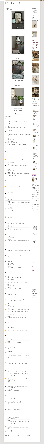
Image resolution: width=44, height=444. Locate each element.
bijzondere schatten (35, 186)
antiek (38, 185)
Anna (7, 196)
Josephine (8, 361)
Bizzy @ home (8, 266)
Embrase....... (35, 233)
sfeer (33, 207)
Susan (7, 228)
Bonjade (12, 3)
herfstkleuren (33, 194)
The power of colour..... (35, 240)
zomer (38, 215)
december (34, 226)
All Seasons (8, 221)
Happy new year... (36, 168)
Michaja (8, 316)
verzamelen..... (34, 210)
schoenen (33, 206)
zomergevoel (33, 216)
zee (34, 215)
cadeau (33, 189)
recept (33, 205)
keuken (33, 198)
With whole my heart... (37, 147)
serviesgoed (37, 206)
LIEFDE (37, 200)
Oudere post (28, 435)
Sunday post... (36, 129)
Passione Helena (9, 351)
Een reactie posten (8, 434)
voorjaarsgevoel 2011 (35, 212)
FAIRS (34, 190)
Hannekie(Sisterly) (9, 172)
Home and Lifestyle (9, 141)
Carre (7, 303)
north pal (8, 329)
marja (7, 281)
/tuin (32, 185)
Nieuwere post (7, 435)
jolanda (8, 308)
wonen (37, 214)
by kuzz (8, 201)
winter (38, 213)
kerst (35, 196)
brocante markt (37, 188)
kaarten (33, 196)
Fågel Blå (8, 334)
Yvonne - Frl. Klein (9, 389)
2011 (33, 224)
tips (35, 208)
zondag (37, 216)
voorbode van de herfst (35, 211)
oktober (34, 228)
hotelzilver (37, 194)
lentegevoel (34, 200)
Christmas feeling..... (37, 162)
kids (35, 198)
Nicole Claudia (9, 130)
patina (38, 204)
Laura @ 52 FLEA (9, 239)
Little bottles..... (35, 232)
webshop (33, 213)
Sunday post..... (36, 115)
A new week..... (35, 229)
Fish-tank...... (35, 230)
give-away (38, 192)
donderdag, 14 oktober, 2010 (11, 327)
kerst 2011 (37, 196)
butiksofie (8, 287)
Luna (38, 200)
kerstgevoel (33, 197)
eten (32, 190)
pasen (33, 204)
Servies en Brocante (9, 369)
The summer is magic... (37, 141)
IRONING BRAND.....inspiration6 (36, 242)
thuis (32, 208)
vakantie (33, 209)
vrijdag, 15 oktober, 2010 (10, 428)
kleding (38, 198)
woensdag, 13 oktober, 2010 (10, 124)
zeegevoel (36, 215)
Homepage (18, 435)
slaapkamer (37, 207)
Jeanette (8, 394)
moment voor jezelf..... (35, 202)
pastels (35, 204)
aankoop (35, 185)
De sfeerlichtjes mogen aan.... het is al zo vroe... (35, 235)
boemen (38, 187)
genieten (33, 192)
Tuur (7, 244)
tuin (38, 208)
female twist (37, 190)
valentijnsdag (37, 209)
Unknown (8, 341)
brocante (33, 188)
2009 (33, 257)
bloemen (34, 187)
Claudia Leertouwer (9, 192)
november (34, 227)
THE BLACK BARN (9, 207)
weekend (36, 213)
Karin (7, 126)
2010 (33, 225)
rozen (38, 205)
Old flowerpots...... (36, 244)
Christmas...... (35, 243)
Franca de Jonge (9, 430)
